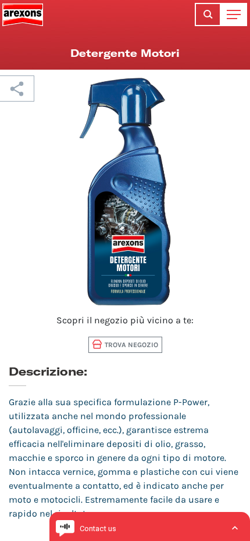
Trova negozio (131, 345)
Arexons (22, 14)
